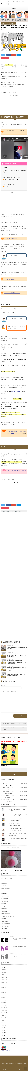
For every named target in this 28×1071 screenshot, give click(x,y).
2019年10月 (4, 1012)
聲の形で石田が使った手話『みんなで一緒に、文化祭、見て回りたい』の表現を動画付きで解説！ (16, 669)
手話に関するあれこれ (7, 896)
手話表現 (4, 903)
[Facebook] (8, 55)
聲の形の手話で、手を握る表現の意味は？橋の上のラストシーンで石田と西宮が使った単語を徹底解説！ (16, 655)
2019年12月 (4, 1007)
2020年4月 (4, 997)
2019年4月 (4, 1027)
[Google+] (13, 55)
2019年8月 (4, 1017)
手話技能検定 (5, 901)
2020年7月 (4, 990)
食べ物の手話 (5, 928)
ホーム (10, 1)
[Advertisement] (14, 104)
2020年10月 (4, 982)
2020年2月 (4, 1002)
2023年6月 (4, 969)
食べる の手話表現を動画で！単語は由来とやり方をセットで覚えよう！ (14, 724)
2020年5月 (4, 995)
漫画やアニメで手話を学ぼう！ (12, 19)
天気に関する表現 (6, 888)
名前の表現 (4, 883)
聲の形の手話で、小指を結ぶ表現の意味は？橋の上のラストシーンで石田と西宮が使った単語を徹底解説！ (16, 662)
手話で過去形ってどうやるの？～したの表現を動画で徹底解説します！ (17, 824)
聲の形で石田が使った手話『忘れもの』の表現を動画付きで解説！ (12, 729)
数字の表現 (4, 908)
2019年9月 (4, 1015)
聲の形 (4, 511)
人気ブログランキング (5, 1050)
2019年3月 (4, 1030)
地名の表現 (4, 886)
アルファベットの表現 (7, 878)
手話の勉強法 (5, 898)
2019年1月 (4, 1035)
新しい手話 (4, 911)
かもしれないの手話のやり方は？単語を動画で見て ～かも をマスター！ (17, 814)
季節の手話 (4, 891)
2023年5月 (4, 972)
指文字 (3, 906)
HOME (3, 19)
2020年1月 (4, 1005)
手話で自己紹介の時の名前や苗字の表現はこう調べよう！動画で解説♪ (17, 839)
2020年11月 (4, 980)
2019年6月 (4, 1022)
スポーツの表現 (5, 881)
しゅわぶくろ (5, 4)
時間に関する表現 (6, 913)
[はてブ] (18, 55)
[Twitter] (3, 55)
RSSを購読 (16, 1)
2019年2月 (4, 1032)
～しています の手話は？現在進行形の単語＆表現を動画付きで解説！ (17, 819)
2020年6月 (4, 992)
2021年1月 (4, 974)
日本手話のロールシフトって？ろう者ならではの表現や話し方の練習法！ (17, 829)
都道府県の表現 (5, 926)
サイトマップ (23, 1)
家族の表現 (4, 893)
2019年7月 (4, 1020)
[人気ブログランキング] (5, 58)
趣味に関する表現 (6, 923)
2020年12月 (4, 977)
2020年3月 (4, 1000)
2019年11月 (4, 1010)
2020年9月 (4, 985)
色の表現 (4, 918)
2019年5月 (4, 1025)
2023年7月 (4, 967)
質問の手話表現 (5, 921)
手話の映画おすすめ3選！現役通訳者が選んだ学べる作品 (17, 647)
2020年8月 (4, 987)
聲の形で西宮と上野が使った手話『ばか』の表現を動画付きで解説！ (16, 675)
